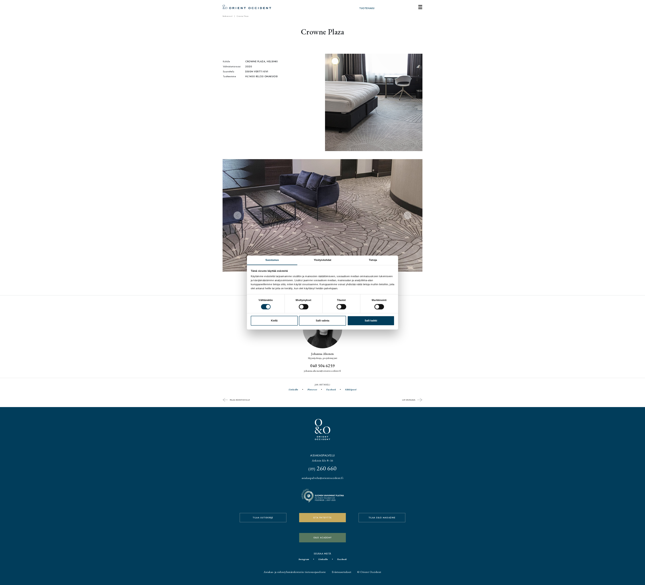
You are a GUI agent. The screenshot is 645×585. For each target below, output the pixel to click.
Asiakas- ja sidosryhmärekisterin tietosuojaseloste (295, 572)
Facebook (331, 389)
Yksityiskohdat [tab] (322, 260)
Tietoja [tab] (373, 260)
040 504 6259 (322, 365)
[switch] (303, 306)
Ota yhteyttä (322, 517)
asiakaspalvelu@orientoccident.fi (322, 478)
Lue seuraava (409, 400)
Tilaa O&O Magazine (382, 517)
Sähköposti (350, 389)
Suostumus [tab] (272, 260)
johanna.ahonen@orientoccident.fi (322, 370)
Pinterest (312, 389)
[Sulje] (420, 7)
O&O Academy (322, 537)
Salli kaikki (371, 320)
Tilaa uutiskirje (263, 517)
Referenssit (227, 16)
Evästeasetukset (341, 572)
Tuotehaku (366, 8)
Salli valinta (322, 320)
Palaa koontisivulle (239, 400)
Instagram (303, 559)
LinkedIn (293, 389)
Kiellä (274, 320)
